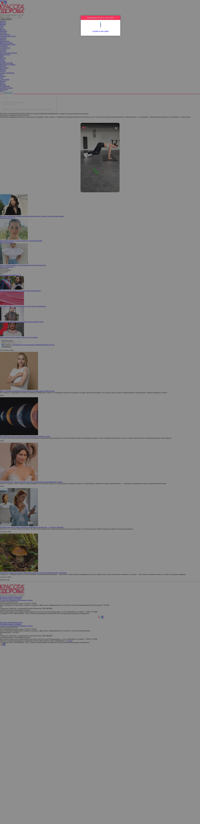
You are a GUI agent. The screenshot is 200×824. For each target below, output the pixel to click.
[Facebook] (100, 24)
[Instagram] (100, 28)
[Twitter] (100, 23)
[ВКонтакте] (100, 26)
